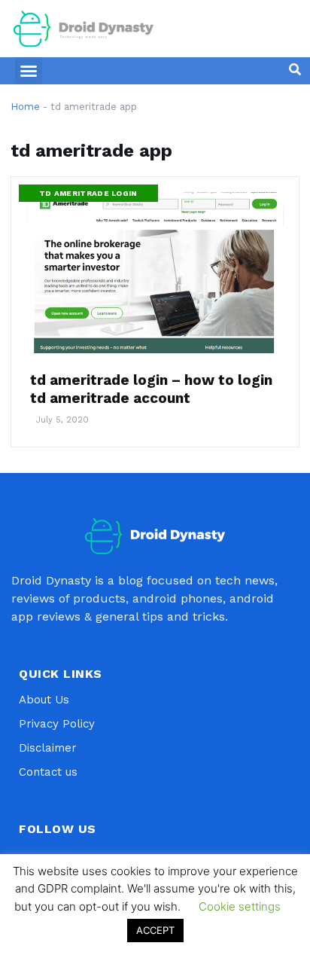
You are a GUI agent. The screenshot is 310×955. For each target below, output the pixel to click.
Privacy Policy (57, 724)
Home (25, 106)
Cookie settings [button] (240, 906)
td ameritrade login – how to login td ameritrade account (151, 389)
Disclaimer (48, 748)
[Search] (295, 69)
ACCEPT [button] (155, 930)
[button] (28, 70)
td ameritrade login (88, 193)
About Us (44, 699)
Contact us (48, 772)
